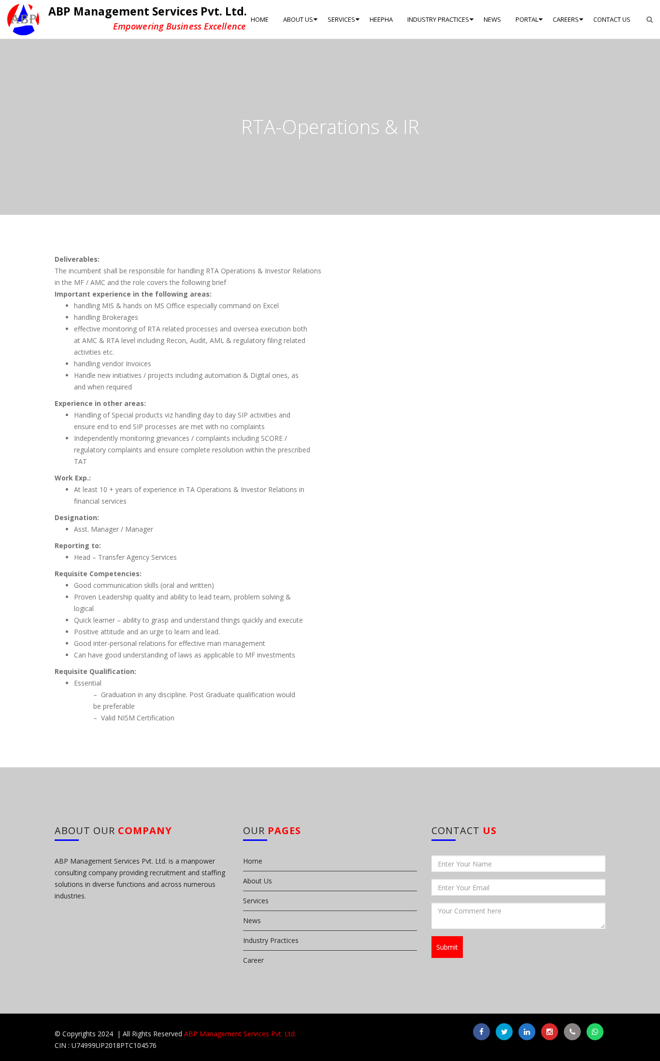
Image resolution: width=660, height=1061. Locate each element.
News (252, 920)
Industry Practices (271, 940)
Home (252, 861)
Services (256, 900)
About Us (257, 880)
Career (253, 960)
